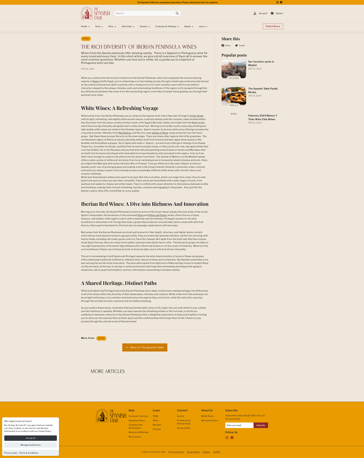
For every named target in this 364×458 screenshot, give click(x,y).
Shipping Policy (137, 420)
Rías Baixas (124, 133)
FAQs (155, 416)
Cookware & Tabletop (166, 26)
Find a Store (273, 26)
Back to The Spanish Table (147, 347)
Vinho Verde (196, 115)
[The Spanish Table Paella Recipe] (234, 96)
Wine (111, 26)
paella (233, 105)
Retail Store (207, 416)
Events (180, 416)
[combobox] (147, 13)
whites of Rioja (160, 133)
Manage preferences (31, 445)
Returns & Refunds (139, 432)
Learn (202, 26)
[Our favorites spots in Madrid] (234, 69)
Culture (234, 78)
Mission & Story (209, 420)
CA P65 (216, 452)
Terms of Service (176, 452)
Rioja (140, 215)
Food (98, 26)
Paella (84, 26)
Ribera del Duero (158, 215)
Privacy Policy (193, 452)
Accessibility (184, 428)
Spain (96, 81)
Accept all (30, 438)
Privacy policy (11, 453)
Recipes (157, 424)
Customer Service (138, 416)
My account (135, 436)
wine (86, 38)
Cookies (206, 452)
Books (188, 26)
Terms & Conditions (28, 453)
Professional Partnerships (184, 422)
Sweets (144, 26)
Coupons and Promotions (135, 426)
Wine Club (127, 26)
